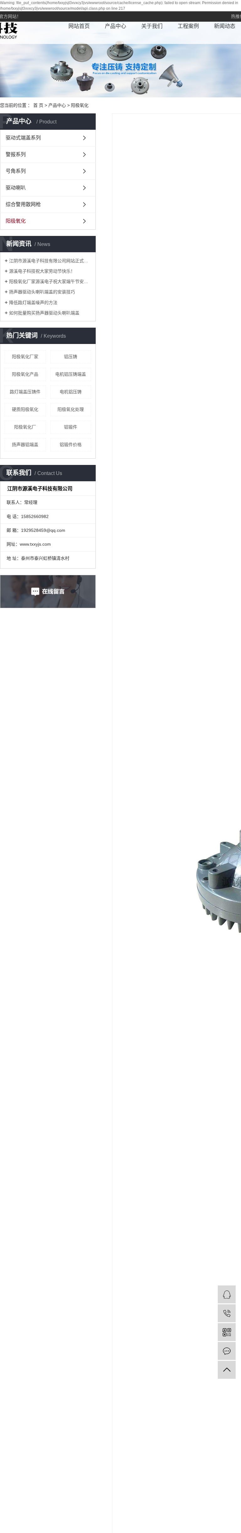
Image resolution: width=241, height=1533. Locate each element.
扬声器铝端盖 (25, 444)
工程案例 (188, 26)
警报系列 (16, 154)
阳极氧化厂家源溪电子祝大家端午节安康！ (50, 281)
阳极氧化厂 (25, 426)
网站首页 (79, 26)
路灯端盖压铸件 (25, 391)
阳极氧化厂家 (25, 356)
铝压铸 (70, 356)
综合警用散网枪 (23, 204)
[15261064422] (227, 1313)
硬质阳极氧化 (25, 409)
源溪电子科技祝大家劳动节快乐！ (42, 271)
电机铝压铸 (71, 391)
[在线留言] (227, 1351)
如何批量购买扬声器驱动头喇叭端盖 (44, 312)
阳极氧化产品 (25, 374)
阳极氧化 (79, 105)
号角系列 (16, 171)
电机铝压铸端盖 (70, 374)
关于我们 (152, 26)
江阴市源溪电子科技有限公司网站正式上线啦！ (50, 260)
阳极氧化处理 (70, 409)
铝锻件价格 (71, 444)
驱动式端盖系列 (23, 137)
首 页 (38, 105)
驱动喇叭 (16, 187)
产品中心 (115, 26)
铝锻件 (70, 426)
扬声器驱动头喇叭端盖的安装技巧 (42, 291)
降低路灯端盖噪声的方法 (33, 302)
